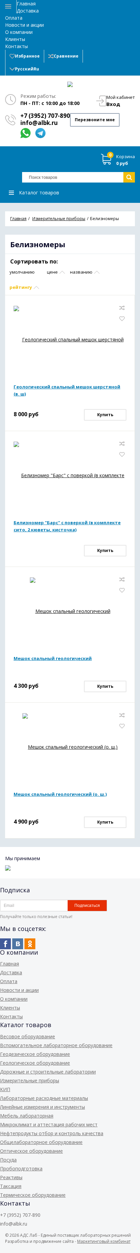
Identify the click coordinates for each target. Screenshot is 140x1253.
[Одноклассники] (29, 943)
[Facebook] (5, 943)
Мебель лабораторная (26, 1115)
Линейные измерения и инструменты (42, 1107)
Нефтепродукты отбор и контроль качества (51, 1133)
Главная (26, 3)
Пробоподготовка (21, 1168)
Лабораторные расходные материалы (44, 1098)
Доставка (28, 10)
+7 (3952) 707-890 (45, 116)
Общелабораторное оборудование (41, 1142)
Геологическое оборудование (35, 1063)
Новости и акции (24, 25)
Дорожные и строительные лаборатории (48, 1071)
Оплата (13, 18)
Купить (105, 415)
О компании (19, 32)
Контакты (16, 46)
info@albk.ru (39, 123)
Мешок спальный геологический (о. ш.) (60, 794)
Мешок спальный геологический (53, 658)
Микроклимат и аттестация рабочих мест (49, 1124)
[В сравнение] (122, 307)
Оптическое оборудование (31, 1151)
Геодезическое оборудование (35, 1054)
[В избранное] (122, 318)
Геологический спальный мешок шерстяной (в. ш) (67, 390)
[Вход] (91, 56)
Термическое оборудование (33, 1195)
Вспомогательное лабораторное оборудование (56, 1045)
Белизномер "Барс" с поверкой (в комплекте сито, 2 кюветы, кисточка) (67, 526)
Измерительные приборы (29, 1080)
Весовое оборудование (27, 1036)
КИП (5, 1089)
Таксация (10, 1186)
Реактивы (11, 1177)
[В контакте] (17, 943)
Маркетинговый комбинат (103, 1241)
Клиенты (15, 39)
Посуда (8, 1159)
